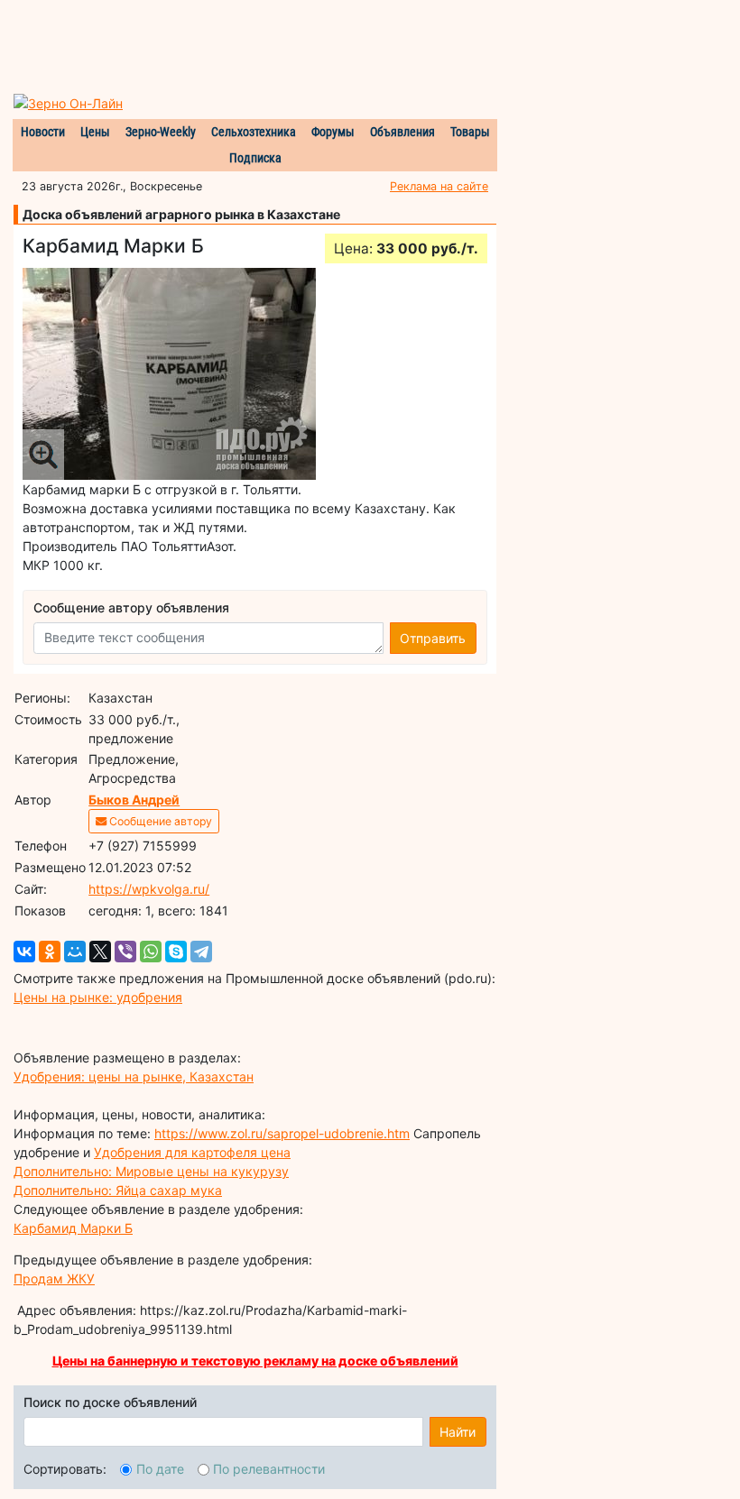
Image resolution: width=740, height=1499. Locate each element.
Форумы (333, 131)
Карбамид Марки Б (73, 1228)
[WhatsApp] (151, 951)
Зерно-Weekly (160, 131)
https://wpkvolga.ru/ (148, 889)
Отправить (433, 638)
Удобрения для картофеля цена (192, 1152)
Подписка (255, 158)
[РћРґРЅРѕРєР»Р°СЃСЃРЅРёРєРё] (49, 951)
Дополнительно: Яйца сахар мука (118, 1190)
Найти (457, 1431)
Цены (95, 131)
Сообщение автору (159, 821)
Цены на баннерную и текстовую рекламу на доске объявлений (255, 1360)
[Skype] (176, 951)
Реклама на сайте (439, 186)
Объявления (402, 131)
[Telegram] (201, 951)
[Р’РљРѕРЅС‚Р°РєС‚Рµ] (24, 951)
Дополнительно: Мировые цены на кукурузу (151, 1171)
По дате (160, 1468)
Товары (470, 131)
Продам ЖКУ (54, 1278)
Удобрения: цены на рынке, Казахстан (134, 1076)
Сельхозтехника (253, 131)
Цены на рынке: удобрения (98, 997)
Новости (43, 131)
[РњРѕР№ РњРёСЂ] (75, 951)
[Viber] (125, 951)
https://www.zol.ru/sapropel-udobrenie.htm (282, 1133)
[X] (100, 951)
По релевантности (269, 1468)
